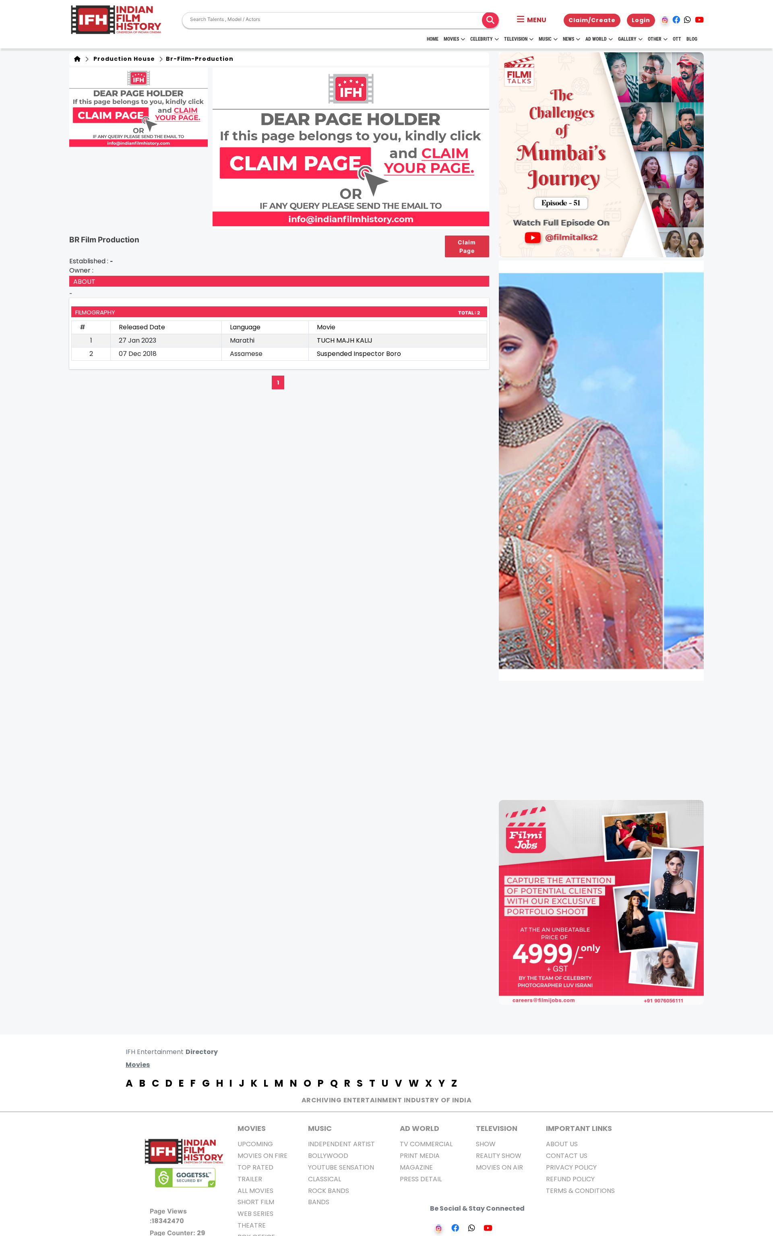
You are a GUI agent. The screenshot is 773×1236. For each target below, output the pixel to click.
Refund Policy (570, 1179)
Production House (122, 59)
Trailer (250, 1179)
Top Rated (255, 1167)
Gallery (627, 39)
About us (562, 1144)
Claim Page (467, 246)
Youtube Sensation (341, 1167)
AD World (419, 1128)
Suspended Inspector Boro (359, 353)
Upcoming (255, 1144)
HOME (432, 39)
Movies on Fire (262, 1155)
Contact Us (566, 1155)
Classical (324, 1179)
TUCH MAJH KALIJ (344, 340)
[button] (531, 20)
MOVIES (252, 1128)
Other (654, 39)
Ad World (596, 39)
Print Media (420, 1155)
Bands (318, 1202)
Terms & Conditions (580, 1190)
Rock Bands (328, 1190)
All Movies (255, 1190)
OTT (677, 39)
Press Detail (421, 1179)
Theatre (252, 1225)
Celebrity (481, 39)
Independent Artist (341, 1144)
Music (545, 39)
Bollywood (328, 1155)
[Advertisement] (606, 740)
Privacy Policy (571, 1167)
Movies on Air (499, 1167)
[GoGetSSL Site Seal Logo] (185, 1177)
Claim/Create (592, 20)
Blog (691, 39)
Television (515, 39)
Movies (451, 39)
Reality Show (498, 1155)
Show (486, 1144)
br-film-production (199, 59)
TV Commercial (426, 1144)
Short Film (256, 1202)
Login (641, 20)
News (568, 39)
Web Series (255, 1213)
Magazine (416, 1167)
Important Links (579, 1128)
